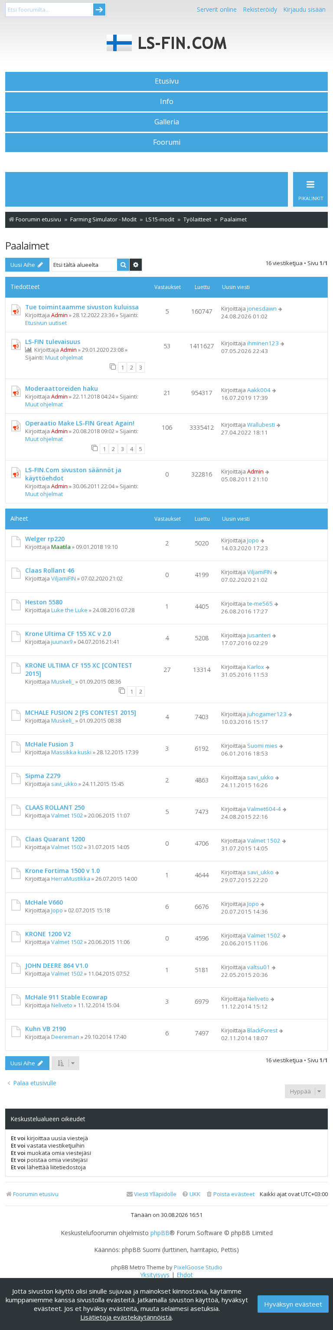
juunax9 (61, 642)
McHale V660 (44, 902)
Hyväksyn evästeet (293, 1304)
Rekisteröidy (260, 9)
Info (166, 101)
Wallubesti (261, 424)
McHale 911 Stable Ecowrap (66, 997)
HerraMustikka (70, 878)
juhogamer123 (267, 714)
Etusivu (167, 81)
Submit (99, 9)
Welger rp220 (45, 539)
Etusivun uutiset (46, 323)
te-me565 (260, 603)
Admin (59, 315)
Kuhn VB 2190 (45, 1029)
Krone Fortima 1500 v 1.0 (62, 870)
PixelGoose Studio (198, 1267)
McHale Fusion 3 (49, 744)
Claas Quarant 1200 (55, 839)
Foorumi (166, 142)
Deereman (65, 1037)
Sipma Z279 (42, 776)
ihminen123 (263, 343)
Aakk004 (259, 390)
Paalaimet (27, 245)
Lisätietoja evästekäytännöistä (126, 1317)
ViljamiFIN (63, 578)
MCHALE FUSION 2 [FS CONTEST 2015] (80, 712)
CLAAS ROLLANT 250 (55, 807)
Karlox (255, 667)
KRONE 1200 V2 (48, 934)
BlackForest (262, 1030)
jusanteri (259, 635)
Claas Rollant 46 (49, 570)
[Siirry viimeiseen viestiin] (281, 308)
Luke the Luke (69, 610)
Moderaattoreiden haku (61, 388)
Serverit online (217, 9)
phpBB (160, 1233)
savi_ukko (64, 784)
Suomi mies (262, 745)
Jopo (253, 540)
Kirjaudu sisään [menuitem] (304, 9)
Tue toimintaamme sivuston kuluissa (82, 307)
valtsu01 (258, 967)
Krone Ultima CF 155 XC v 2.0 (68, 633)
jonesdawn (262, 308)
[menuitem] (230, 1194)
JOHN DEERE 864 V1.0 (56, 965)
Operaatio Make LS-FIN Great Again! (79, 423)
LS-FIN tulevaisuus (52, 341)
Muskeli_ (62, 681)
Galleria (166, 122)
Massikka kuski (71, 752)
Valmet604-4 (264, 809)
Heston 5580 (43, 602)
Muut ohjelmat (64, 357)
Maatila (61, 547)
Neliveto (61, 1005)
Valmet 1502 (67, 815)
